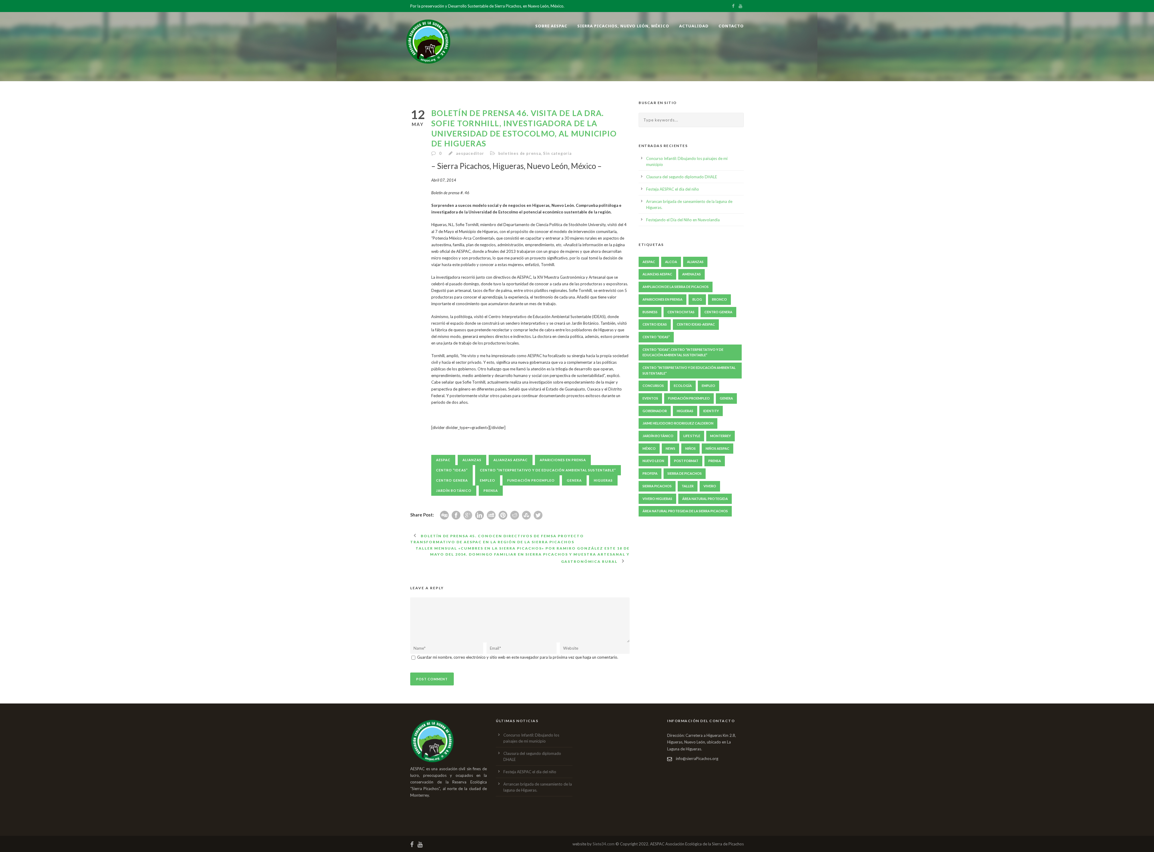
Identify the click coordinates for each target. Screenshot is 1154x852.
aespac (443, 460)
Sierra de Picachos (684, 473)
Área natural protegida (705, 499)
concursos (653, 386)
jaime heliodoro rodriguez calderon (678, 423)
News (670, 448)
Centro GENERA (452, 480)
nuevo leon (653, 461)
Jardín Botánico (454, 490)
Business (650, 312)
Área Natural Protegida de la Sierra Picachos (685, 511)
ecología (683, 386)
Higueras (603, 480)
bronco (719, 299)
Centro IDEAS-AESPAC (696, 324)
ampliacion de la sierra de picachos (676, 287)
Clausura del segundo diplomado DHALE (681, 176)
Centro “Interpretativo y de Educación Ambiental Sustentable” (548, 470)
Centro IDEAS (655, 324)
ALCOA (671, 262)
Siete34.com (604, 843)
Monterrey (720, 436)
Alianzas (472, 460)
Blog (697, 299)
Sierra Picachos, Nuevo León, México (623, 26)
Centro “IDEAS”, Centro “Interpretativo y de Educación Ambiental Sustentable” (683, 352)
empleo (487, 480)
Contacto (731, 26)
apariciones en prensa (563, 460)
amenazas (691, 274)
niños (690, 448)
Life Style (691, 436)
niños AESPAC (717, 448)
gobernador (655, 411)
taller (688, 486)
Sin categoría (557, 153)
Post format (686, 461)
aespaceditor (470, 153)
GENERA (574, 480)
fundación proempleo (531, 480)
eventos (650, 398)
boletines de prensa (519, 153)
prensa (491, 490)
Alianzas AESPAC (510, 460)
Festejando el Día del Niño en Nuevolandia (683, 219)
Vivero (710, 486)
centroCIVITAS (681, 312)
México (649, 448)
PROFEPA (650, 473)
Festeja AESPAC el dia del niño (672, 189)
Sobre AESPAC (551, 26)
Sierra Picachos (657, 486)
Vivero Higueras (657, 499)
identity (711, 411)
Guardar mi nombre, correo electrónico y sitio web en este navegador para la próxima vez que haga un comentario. (517, 657)
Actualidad (694, 26)
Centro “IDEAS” (452, 470)
